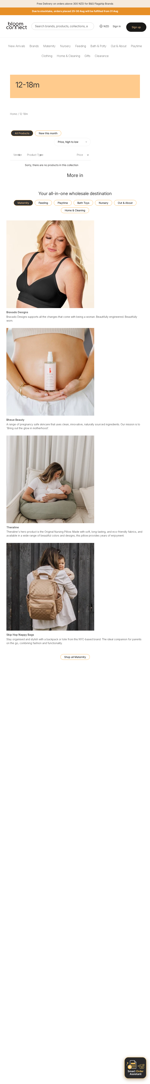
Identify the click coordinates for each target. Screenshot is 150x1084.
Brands (34, 46)
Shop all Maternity (75, 657)
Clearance (102, 56)
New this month (48, 133)
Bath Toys (83, 202)
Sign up (136, 27)
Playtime (136, 46)
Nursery (65, 46)
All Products (22, 133)
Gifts (87, 56)
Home (13, 113)
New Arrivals (16, 46)
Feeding (80, 46)
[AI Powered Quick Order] (135, 1068)
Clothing (47, 56)
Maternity (49, 46)
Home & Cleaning (68, 56)
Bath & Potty (98, 46)
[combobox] (62, 26)
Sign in (117, 26)
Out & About (118, 46)
